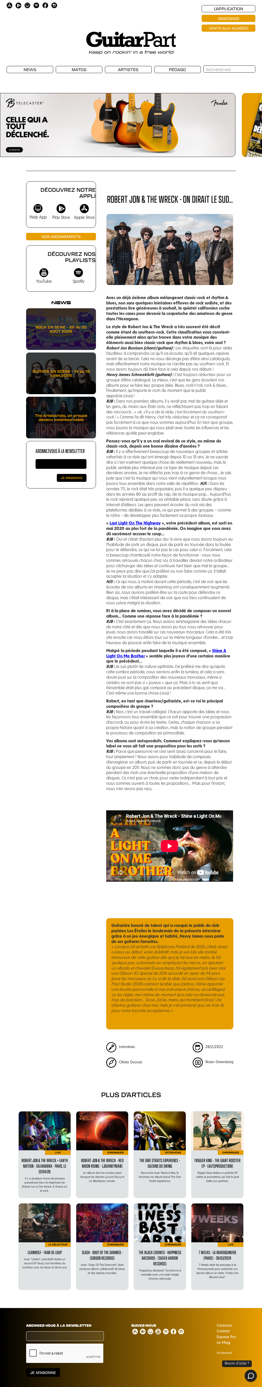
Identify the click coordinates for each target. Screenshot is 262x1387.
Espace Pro (226, 1337)
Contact (223, 1331)
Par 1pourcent (224, 1353)
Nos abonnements (61, 236)
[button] (10, 117)
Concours (224, 1326)
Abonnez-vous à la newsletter (60, 451)
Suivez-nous (143, 1325)
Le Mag (223, 1343)
